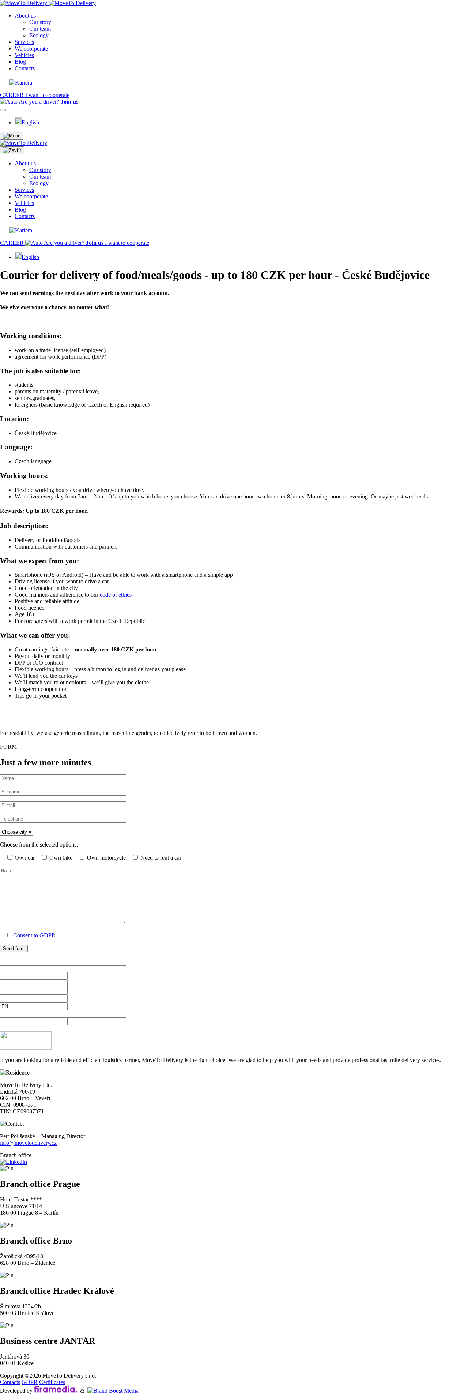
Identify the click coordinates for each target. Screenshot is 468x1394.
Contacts (10, 1382)
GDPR (30, 1382)
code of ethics (116, 594)
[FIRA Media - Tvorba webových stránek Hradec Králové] (56, 1390)
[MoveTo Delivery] (48, 3)
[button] (11, 136)
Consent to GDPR (34, 935)
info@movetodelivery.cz (28, 1143)
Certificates (52, 1382)
